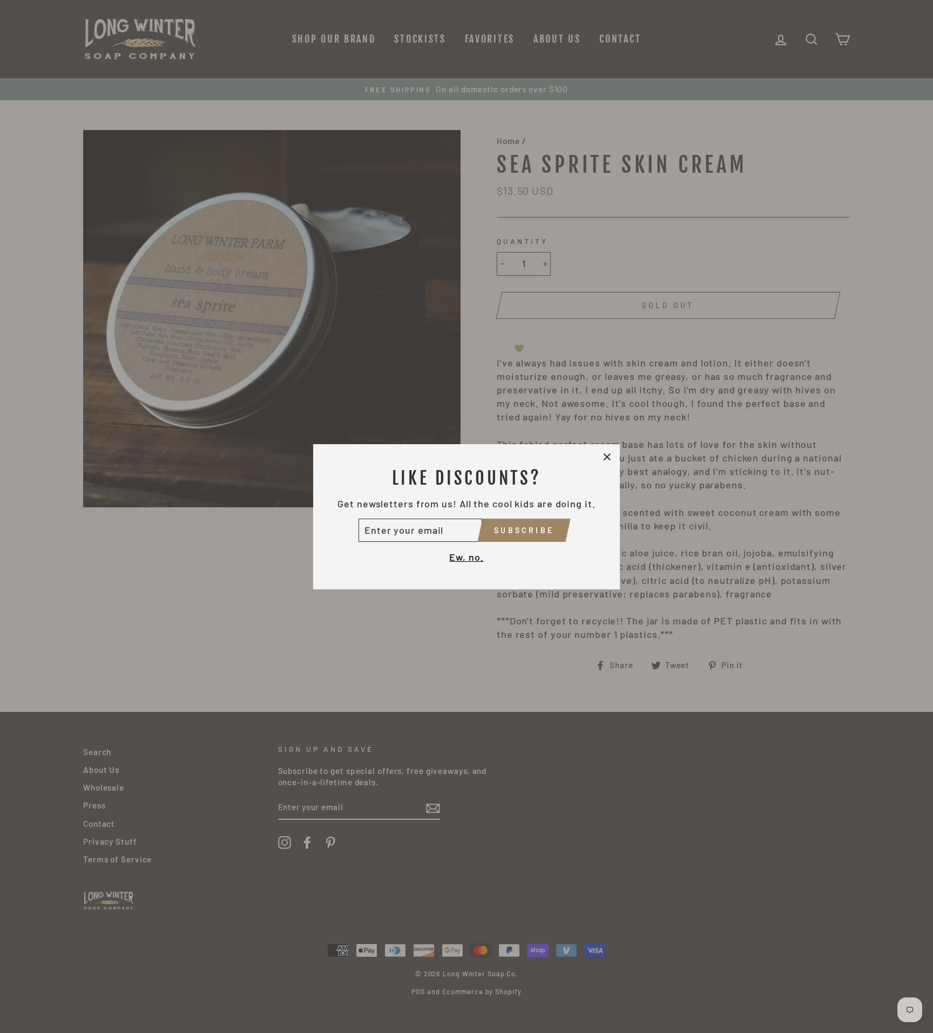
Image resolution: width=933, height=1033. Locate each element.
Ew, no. (466, 557)
